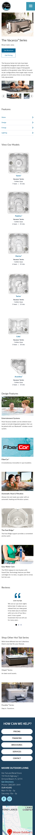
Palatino (18, 216)
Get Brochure (8, 50)
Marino (18, 256)
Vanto (18, 176)
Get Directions (7, 782)
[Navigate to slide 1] (16, 625)
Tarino (18, 296)
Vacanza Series (18, 179)
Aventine (18, 377)
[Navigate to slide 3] (21, 625)
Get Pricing (8, 55)
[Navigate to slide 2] (18, 625)
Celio (18, 337)
